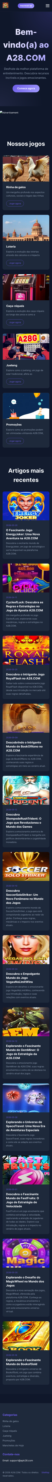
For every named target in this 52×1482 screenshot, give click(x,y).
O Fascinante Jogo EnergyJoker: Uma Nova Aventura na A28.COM (23, 534)
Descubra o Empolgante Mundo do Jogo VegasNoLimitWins (23, 978)
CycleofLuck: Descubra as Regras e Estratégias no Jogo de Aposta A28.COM (24, 606)
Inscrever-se (26, 5)
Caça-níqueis (10, 1430)
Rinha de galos (11, 1421)
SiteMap (45, 1472)
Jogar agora (15, 203)
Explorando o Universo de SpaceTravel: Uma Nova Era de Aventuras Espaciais (25, 1126)
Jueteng (7, 1435)
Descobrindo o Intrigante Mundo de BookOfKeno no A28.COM (24, 746)
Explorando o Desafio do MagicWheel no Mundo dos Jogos (25, 1281)
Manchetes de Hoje (13, 1445)
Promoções (9, 1440)
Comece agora (26, 88)
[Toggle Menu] (47, 5)
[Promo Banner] (26, 118)
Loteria (6, 1426)
